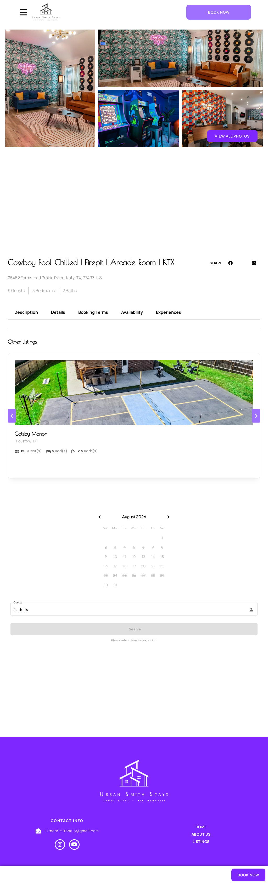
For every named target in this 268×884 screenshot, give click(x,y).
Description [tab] (26, 312)
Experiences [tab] (168, 312)
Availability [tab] (132, 312)
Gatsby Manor (31, 434)
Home (201, 826)
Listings (201, 841)
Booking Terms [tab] (93, 312)
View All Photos (232, 136)
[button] (231, 263)
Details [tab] (58, 312)
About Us (201, 834)
